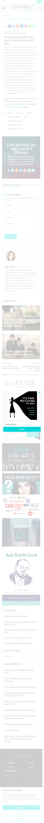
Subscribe (22, 429)
